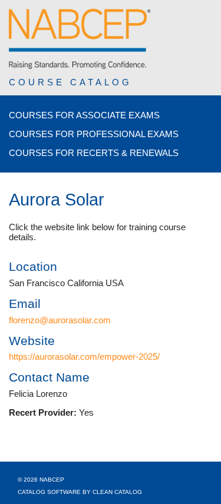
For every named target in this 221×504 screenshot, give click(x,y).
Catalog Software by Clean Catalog (80, 492)
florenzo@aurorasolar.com (60, 320)
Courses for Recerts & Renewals (94, 153)
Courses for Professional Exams (94, 134)
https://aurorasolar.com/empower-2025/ (84, 357)
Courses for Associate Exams (84, 115)
